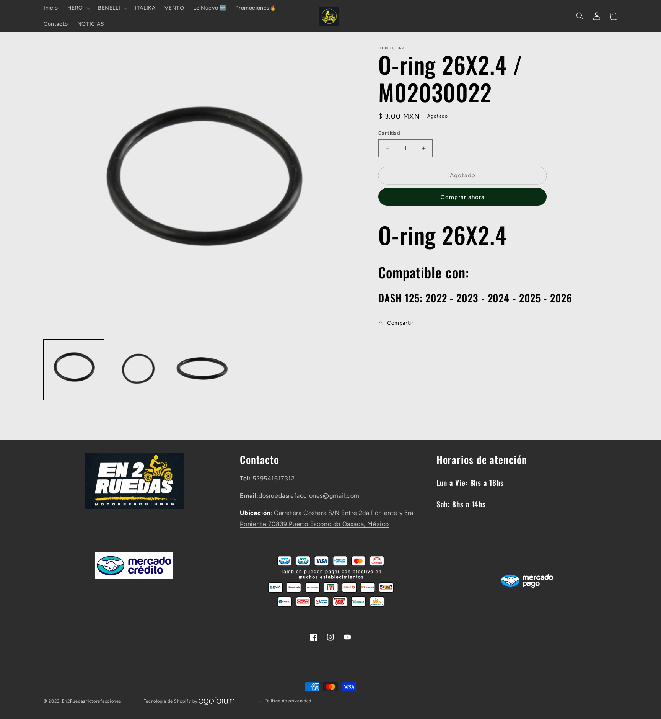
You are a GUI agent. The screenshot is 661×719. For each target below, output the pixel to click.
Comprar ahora (463, 197)
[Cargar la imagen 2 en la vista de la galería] (137, 370)
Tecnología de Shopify (167, 701)
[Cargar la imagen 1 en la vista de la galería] (74, 370)
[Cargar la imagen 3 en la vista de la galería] (201, 370)
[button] (78, 8)
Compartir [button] (400, 323)
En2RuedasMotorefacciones (91, 701)
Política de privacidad (288, 700)
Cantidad (389, 133)
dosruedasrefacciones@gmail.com (309, 495)
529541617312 (273, 478)
